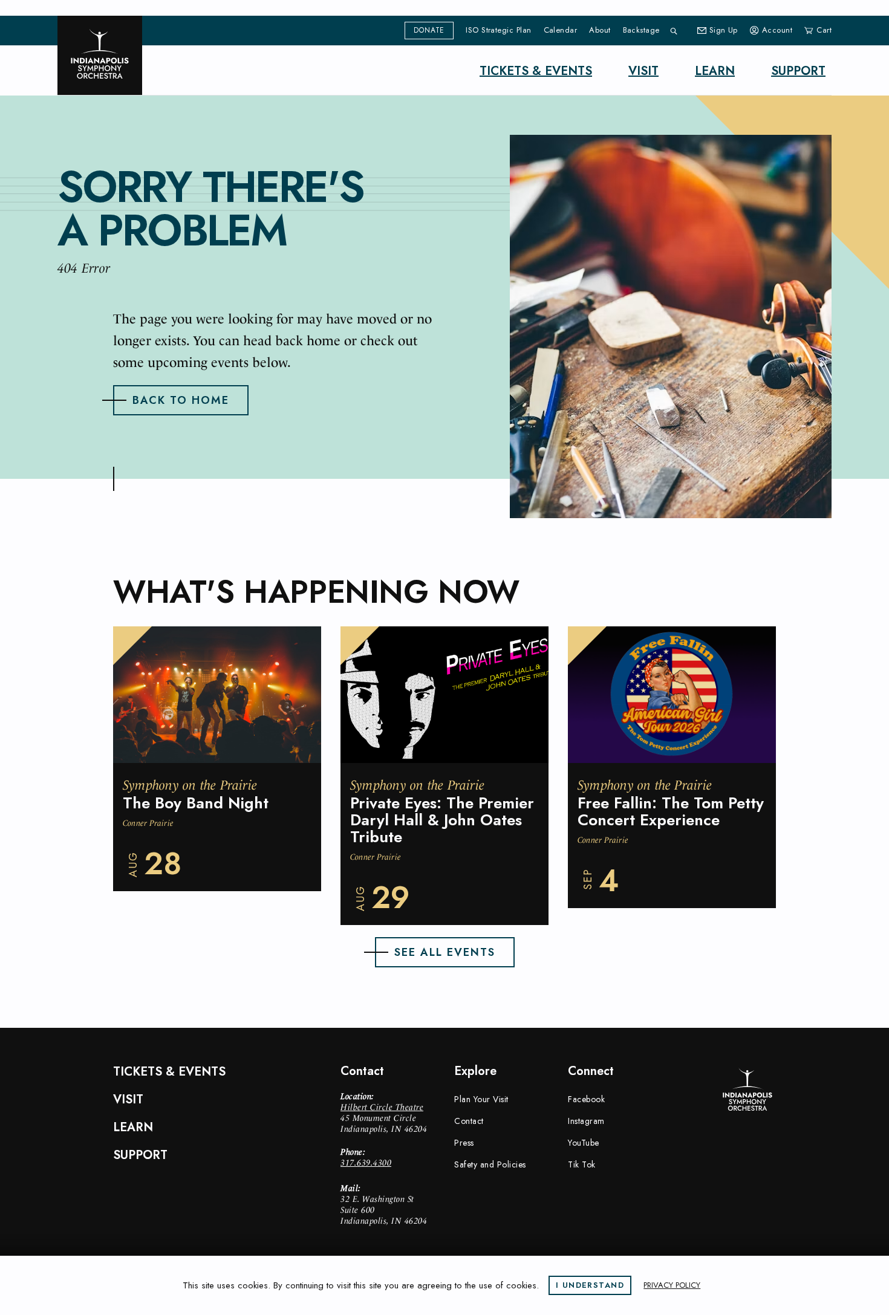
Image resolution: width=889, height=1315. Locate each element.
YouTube (583, 1142)
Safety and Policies (490, 1164)
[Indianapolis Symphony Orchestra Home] (99, 55)
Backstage (641, 30)
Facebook (586, 1099)
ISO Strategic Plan (498, 30)
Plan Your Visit (481, 1099)
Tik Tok (582, 1164)
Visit (643, 71)
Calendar (561, 30)
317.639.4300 (365, 1162)
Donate (429, 30)
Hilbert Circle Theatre (381, 1107)
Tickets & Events (536, 71)
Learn (715, 71)
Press (464, 1142)
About (599, 30)
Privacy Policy (671, 1285)
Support (798, 71)
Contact (469, 1120)
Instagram (586, 1120)
